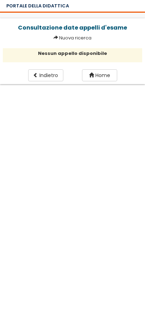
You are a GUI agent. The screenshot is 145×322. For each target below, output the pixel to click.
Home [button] (102, 75)
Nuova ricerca (75, 37)
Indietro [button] (48, 75)
